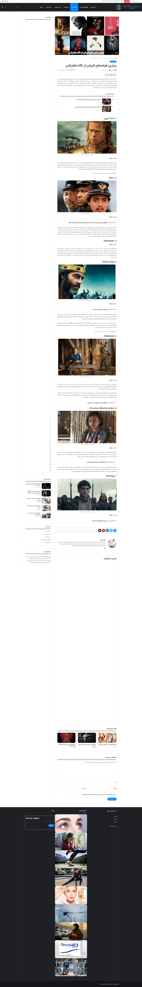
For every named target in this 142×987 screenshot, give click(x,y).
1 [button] (50, 418)
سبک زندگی (48, 7)
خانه (115, 58)
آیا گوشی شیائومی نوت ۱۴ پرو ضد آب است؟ (33, 485)
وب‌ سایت (84, 788)
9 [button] (50, 440)
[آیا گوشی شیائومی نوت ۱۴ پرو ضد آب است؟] (46, 486)
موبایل (113, 826)
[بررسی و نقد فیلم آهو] (71, 931)
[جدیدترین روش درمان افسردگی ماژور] (71, 841)
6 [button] (50, 432)
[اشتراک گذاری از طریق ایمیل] (99, 530)
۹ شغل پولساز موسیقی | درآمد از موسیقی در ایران (87, 745)
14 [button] (50, 453)
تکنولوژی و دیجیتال (84, 7)
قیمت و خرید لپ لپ (36, 556)
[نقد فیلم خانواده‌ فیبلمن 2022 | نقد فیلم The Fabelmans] (106, 102)
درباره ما (115, 822)
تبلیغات (115, 817)
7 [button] (50, 435)
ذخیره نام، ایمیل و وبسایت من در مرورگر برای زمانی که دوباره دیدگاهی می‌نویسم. (98, 794)
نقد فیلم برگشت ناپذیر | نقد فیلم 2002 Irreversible (67, 745)
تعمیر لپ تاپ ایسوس (46, 558)
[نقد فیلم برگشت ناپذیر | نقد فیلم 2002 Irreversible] (66, 738)
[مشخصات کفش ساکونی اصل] (71, 859)
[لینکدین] (107, 530)
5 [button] (50, 429)
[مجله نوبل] (128, 7)
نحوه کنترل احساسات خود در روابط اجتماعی (34, 514)
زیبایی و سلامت (58, 7)
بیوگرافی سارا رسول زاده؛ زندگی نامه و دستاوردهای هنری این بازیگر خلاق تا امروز (88, 222)
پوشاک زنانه (43, 560)
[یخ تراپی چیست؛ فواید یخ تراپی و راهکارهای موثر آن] (71, 895)
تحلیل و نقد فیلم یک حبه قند (100, 309)
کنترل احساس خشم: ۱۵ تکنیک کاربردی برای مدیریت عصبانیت (34, 492)
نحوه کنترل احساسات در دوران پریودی (34, 499)
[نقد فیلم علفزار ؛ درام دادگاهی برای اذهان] (107, 738)
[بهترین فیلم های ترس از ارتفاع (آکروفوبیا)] (71, 913)
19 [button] (50, 467)
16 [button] (50, 459)
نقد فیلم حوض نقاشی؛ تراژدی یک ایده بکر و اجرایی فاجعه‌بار (88, 107)
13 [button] (50, 451)
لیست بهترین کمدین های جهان (102, 331)
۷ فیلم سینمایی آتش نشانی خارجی (101, 173)
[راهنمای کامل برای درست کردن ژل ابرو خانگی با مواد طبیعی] (71, 823)
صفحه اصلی (93, 7)
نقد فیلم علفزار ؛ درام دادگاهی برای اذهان (97, 462)
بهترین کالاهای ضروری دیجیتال (35, 558)
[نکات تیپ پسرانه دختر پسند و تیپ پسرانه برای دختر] (71, 967)
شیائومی (115, 826)
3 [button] (50, 424)
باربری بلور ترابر (37, 560)
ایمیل (115, 788)
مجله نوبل (112, 70)
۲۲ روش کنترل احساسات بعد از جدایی (34, 506)
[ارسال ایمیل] (109, 70)
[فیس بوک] (115, 530)
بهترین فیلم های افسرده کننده (99, 520)
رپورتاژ (41, 7)
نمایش (107, 75)
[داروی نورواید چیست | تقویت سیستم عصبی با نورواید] (71, 949)
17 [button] (50, 462)
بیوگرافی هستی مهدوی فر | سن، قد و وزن (97, 402)
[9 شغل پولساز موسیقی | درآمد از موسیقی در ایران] (87, 738)
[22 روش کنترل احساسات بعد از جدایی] (46, 508)
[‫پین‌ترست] (103, 530)
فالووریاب (49, 560)
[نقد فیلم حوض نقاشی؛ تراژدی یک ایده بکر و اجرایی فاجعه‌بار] (106, 109)
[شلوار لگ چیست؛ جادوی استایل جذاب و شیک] (71, 877)
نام (116, 782)
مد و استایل (66, 7)
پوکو (111, 826)
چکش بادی (33, 562)
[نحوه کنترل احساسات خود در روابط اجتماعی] (46, 515)
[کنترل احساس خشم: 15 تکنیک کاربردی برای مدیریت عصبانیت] (46, 493)
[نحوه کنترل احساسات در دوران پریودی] (46, 501)
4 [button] (50, 426)
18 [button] (50, 464)
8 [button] (50, 437)
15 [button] (50, 456)
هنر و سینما (74, 7)
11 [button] (50, 445)
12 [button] (50, 448)
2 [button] (50, 421)
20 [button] (50, 470)
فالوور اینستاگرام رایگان (46, 556)
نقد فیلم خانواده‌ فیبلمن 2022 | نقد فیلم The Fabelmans (88, 99)
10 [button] (50, 443)
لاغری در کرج (29, 556)
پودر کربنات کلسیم (40, 562)
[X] (111, 530)
